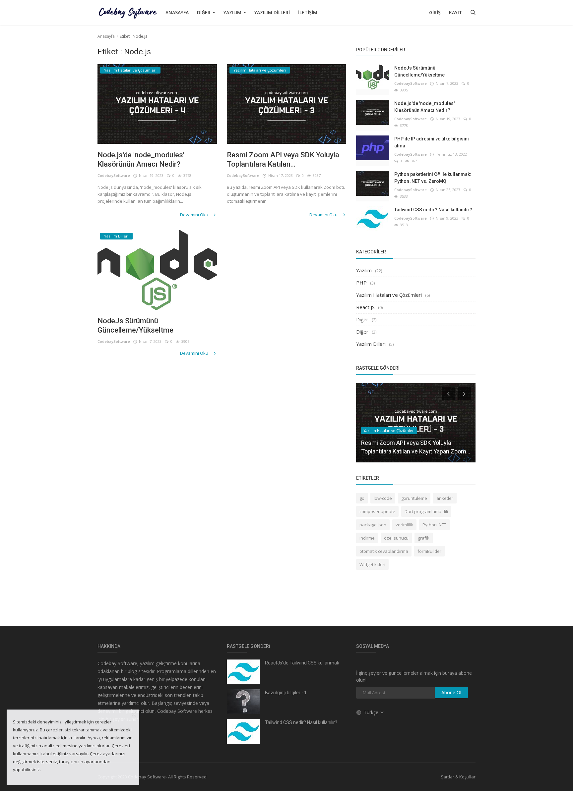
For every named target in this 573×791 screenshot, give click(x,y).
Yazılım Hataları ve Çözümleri (389, 294)
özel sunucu (396, 538)
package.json (372, 525)
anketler (444, 498)
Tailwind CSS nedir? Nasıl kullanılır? (433, 209)
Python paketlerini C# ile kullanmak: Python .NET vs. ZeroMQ (432, 178)
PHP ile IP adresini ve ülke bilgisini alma (431, 142)
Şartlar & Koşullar (458, 777)
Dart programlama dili (426, 511)
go (361, 498)
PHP (361, 282)
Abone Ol (451, 692)
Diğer (204, 12)
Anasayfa (177, 12)
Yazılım (233, 12)
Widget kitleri (372, 564)
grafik (423, 538)
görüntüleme (414, 498)
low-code (383, 498)
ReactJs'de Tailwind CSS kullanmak (302, 662)
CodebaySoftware (113, 175)
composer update (377, 511)
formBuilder (429, 551)
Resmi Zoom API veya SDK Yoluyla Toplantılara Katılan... (283, 159)
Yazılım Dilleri (272, 12)
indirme (367, 538)
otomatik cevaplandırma (383, 551)
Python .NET (434, 525)
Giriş (435, 12)
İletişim (307, 12)
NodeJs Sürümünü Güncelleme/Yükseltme (135, 325)
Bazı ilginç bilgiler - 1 (286, 692)
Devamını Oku (194, 215)
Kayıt (455, 12)
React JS (365, 307)
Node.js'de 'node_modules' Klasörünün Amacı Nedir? (140, 159)
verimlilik (404, 525)
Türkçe (372, 712)
